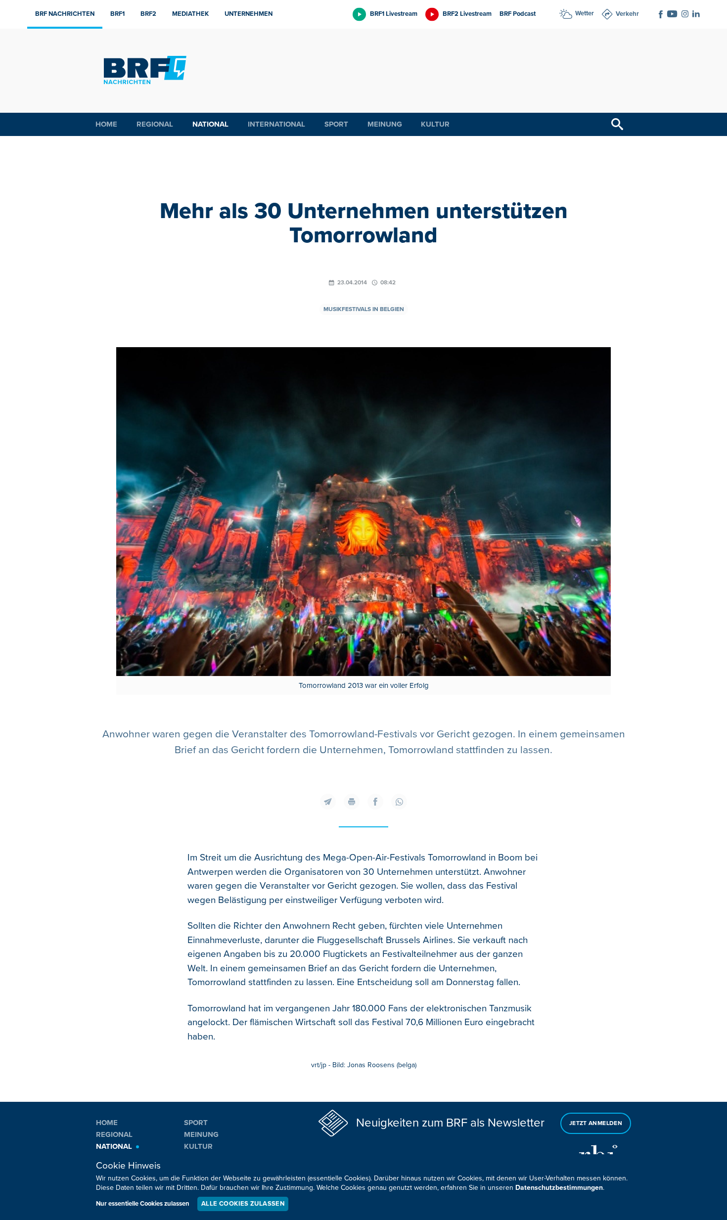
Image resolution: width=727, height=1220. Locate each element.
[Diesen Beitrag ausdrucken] (352, 802)
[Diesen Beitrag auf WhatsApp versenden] (399, 802)
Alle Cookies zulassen (242, 1204)
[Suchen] (617, 124)
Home (106, 124)
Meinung (384, 124)
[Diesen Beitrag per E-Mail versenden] (328, 802)
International (276, 124)
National (210, 124)
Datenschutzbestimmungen (559, 1187)
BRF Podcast (518, 14)
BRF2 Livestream (467, 14)
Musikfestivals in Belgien (363, 309)
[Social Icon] (661, 14)
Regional (154, 124)
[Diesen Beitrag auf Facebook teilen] (375, 802)
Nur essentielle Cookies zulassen (142, 1204)
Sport (336, 124)
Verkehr (627, 14)
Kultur (435, 124)
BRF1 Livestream (393, 14)
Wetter (584, 13)
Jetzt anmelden (595, 1123)
